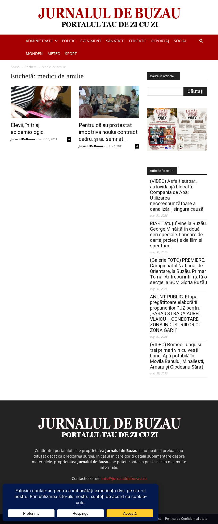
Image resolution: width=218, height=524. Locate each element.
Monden (34, 53)
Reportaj (160, 40)
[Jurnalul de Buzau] (109, 17)
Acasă (15, 67)
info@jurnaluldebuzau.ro (124, 478)
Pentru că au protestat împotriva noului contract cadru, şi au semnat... (108, 132)
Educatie (137, 40)
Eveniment (90, 40)
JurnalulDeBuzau (23, 139)
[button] (201, 41)
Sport (71, 53)
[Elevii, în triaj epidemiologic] (41, 102)
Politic (69, 40)
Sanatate (115, 40)
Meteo (54, 53)
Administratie (40, 40)
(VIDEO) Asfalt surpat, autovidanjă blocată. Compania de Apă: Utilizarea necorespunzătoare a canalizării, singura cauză (176, 195)
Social (180, 40)
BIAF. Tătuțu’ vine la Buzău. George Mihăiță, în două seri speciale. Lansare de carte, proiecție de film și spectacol (178, 234)
